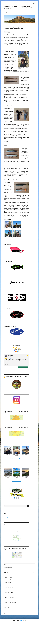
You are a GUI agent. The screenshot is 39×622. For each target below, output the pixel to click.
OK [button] (20, 620)
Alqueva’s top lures (8, 579)
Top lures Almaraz (8, 599)
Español (6, 515)
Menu (6, 12)
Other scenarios (7, 569)
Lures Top (6, 572)
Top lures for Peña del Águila (11, 602)
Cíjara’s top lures (8, 582)
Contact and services (8, 567)
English (6, 517)
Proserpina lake (21, 36)
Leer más (24, 620)
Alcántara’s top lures (9, 577)
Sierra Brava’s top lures (9, 597)
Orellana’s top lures (9, 592)
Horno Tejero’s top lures (9, 589)
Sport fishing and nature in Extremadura (19, 6)
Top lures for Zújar (8, 604)
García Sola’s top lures (9, 584)
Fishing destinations (8, 564)
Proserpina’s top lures (9, 594)
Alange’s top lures (8, 574)
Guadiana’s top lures (9, 587)
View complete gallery (16, 458)
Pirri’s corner (6, 607)
